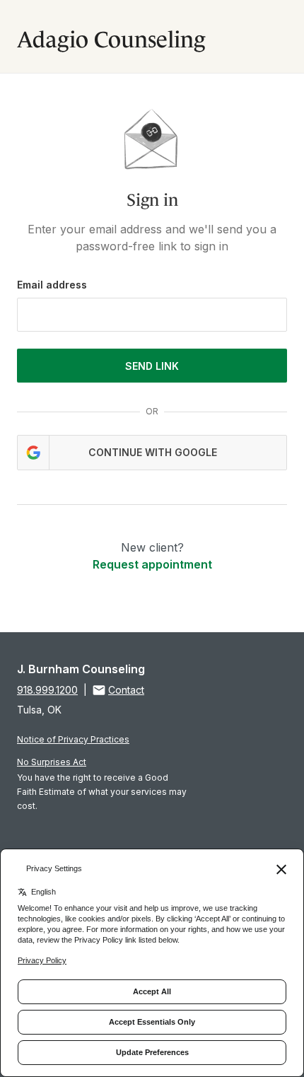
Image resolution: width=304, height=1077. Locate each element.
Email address (52, 285)
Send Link (152, 366)
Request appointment (152, 564)
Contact (126, 690)
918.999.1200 (47, 690)
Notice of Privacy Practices (73, 739)
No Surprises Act (51, 762)
